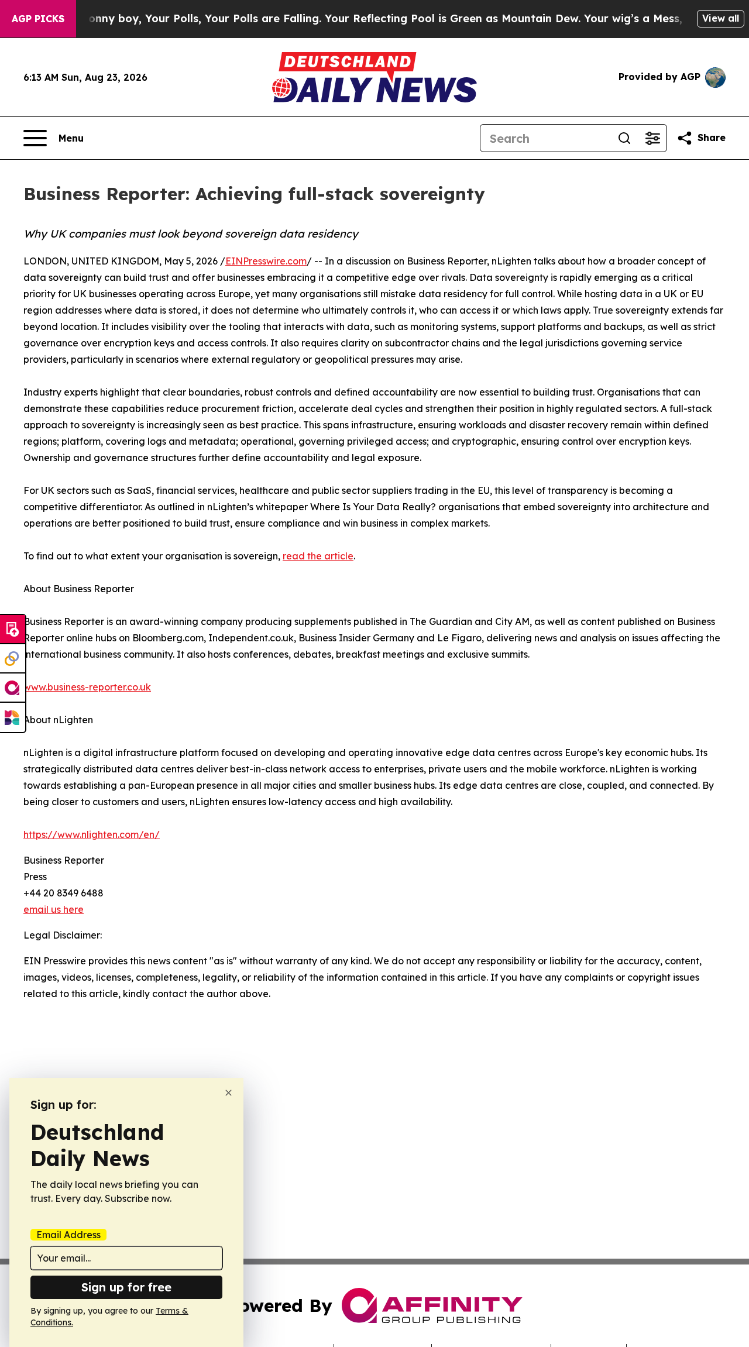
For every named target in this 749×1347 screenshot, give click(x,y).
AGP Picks (38, 19)
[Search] (624, 138)
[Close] (228, 1092)
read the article (318, 556)
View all (720, 18)
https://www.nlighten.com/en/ (91, 834)
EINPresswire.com (266, 261)
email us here (53, 909)
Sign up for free (126, 1287)
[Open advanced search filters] (652, 138)
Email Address (68, 1235)
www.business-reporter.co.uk (87, 687)
